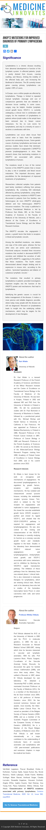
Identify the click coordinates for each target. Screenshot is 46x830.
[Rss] (19, 823)
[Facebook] (21, 823)
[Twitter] (24, 823)
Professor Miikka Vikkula (29, 615)
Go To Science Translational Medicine (21, 805)
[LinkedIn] (27, 823)
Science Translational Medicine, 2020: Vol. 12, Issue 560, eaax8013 (23, 794)
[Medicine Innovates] (23, 9)
